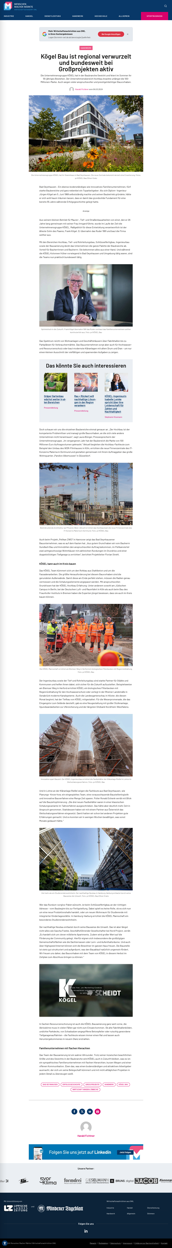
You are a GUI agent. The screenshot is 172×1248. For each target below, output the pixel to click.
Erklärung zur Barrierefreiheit (146, 1243)
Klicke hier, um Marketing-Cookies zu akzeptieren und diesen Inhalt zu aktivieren (86, 990)
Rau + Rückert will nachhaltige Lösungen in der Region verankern (85, 401)
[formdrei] (36, 1181)
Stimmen (151, 1213)
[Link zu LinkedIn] (86, 1152)
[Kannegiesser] (134, 1181)
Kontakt (164, 1243)
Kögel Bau (123, 1084)
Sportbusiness (154, 16)
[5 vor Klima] (11, 1181)
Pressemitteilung (51, 408)
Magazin (93, 1243)
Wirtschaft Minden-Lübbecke (85, 1089)
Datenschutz (115, 1243)
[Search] (165, 6)
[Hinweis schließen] (128, 34)
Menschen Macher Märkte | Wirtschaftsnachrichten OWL (33, 1243)
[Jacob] (110, 1181)
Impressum (127, 1243)
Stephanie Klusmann (113, 417)
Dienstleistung (53, 16)
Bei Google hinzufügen (111, 34)
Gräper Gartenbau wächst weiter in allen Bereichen (55, 399)
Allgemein (124, 16)
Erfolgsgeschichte (71, 1084)
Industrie (9, 16)
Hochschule (101, 16)
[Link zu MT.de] (60, 1211)
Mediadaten (103, 1243)
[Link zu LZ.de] (15, 1210)
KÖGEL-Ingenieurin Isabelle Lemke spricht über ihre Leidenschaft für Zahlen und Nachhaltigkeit (115, 404)
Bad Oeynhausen (50, 1084)
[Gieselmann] (61, 1181)
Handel (29, 16)
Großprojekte (93, 1084)
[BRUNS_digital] (85, 1181)
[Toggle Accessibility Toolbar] (5, 1243)
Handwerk (77, 16)
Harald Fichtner (82, 89)
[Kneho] (159, 1181)
